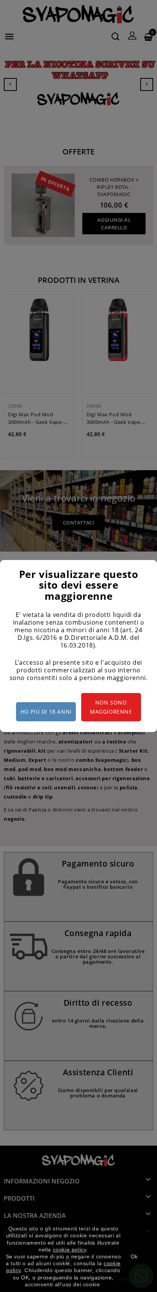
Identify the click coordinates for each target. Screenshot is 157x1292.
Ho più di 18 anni (46, 711)
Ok (134, 1256)
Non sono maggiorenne (111, 707)
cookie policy (70, 1250)
